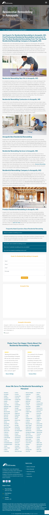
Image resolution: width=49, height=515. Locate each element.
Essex (16, 422)
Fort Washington (18, 430)
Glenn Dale (17, 444)
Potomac (38, 401)
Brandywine (6, 423)
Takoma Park (39, 432)
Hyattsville (28, 394)
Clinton (16, 392)
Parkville (38, 392)
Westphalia (39, 446)
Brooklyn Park (7, 427)
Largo (27, 415)
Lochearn (28, 422)
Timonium (39, 434)
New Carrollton (29, 435)
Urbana (38, 439)
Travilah (38, 437)
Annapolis (8, 29)
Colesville (17, 397)
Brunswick (6, 428)
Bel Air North (7, 411)
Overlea (27, 447)
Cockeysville (18, 396)
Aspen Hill (6, 404)
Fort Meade (17, 428)
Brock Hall (6, 425)
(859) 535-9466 (8, 490)
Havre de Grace (18, 451)
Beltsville (6, 415)
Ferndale (17, 425)
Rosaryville (39, 413)
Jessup (27, 397)
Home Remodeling (31, 471)
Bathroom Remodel (31, 466)
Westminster (39, 444)
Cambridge (6, 435)
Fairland (16, 423)
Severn (38, 422)
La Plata (27, 404)
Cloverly (17, 394)
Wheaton (39, 447)
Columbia (17, 401)
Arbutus (5, 401)
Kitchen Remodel (30, 469)
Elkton (16, 418)
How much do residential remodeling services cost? (15, 250)
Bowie (5, 422)
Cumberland (17, 404)
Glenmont (17, 442)
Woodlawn (39, 451)
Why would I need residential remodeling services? (15, 243)
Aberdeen (6, 392)
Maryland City (29, 423)
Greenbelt (17, 446)
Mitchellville (28, 430)
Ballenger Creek (7, 406)
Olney (27, 446)
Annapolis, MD (8, 499)
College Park (18, 399)
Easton (16, 411)
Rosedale (39, 415)
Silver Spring (39, 425)
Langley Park (28, 411)
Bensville (6, 416)
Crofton (16, 403)
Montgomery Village (30, 432)
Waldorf (38, 441)
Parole (38, 394)
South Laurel (39, 427)
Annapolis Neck (7, 399)
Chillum (5, 449)
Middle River (28, 427)
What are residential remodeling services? (13, 232)
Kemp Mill (28, 401)
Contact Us (29, 474)
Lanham (27, 413)
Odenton (28, 444)
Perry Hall (39, 397)
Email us (6, 494)
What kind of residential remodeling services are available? (17, 247)
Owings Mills (29, 449)
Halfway (17, 449)
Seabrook (39, 420)
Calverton (6, 434)
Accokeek (6, 394)
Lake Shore (28, 408)
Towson (38, 435)
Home (3, 29)
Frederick (17, 432)
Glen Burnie (17, 441)
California (6, 432)
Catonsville (6, 441)
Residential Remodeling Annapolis (19, 29)
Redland (38, 406)
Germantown (18, 437)
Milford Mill (28, 428)
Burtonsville (6, 430)
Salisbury (39, 416)
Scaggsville (39, 418)
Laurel (27, 416)
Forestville (17, 427)
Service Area (29, 476)
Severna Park (39, 423)
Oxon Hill (28, 451)
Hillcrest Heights (29, 392)
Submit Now (24, 277)
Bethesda (6, 418)
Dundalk (17, 408)
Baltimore (6, 408)
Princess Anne (40, 403)
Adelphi (5, 396)
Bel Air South (7, 413)
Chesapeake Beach (8, 442)
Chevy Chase (7, 447)
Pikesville (39, 399)
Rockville (39, 411)
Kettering (28, 403)
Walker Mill (39, 442)
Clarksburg (6, 451)
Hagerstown (17, 447)
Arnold (5, 403)
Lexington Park (29, 418)
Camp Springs (7, 437)
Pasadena (39, 396)
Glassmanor (17, 439)
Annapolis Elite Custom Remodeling (22, 513)
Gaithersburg (18, 435)
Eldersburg (17, 415)
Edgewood (17, 413)
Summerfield (39, 430)
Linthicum (28, 420)
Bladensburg (6, 420)
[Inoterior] (7, 2)
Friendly (16, 434)
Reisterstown (39, 408)
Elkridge (17, 416)
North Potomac (29, 441)
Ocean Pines (28, 442)
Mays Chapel (28, 425)
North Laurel (28, 439)
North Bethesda (29, 437)
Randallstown (39, 404)
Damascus (17, 406)
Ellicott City (17, 420)
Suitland (38, 428)
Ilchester (28, 396)
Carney (5, 439)
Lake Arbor (28, 406)
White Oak (39, 449)
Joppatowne (28, 399)
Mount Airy (28, 434)
